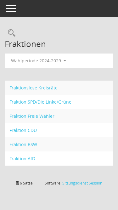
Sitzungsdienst (82, 183)
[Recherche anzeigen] (10, 33)
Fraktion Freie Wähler (31, 116)
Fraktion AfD (22, 159)
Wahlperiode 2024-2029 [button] (36, 61)
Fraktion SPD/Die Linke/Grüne (40, 102)
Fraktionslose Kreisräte (33, 88)
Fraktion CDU (23, 130)
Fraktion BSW (23, 144)
